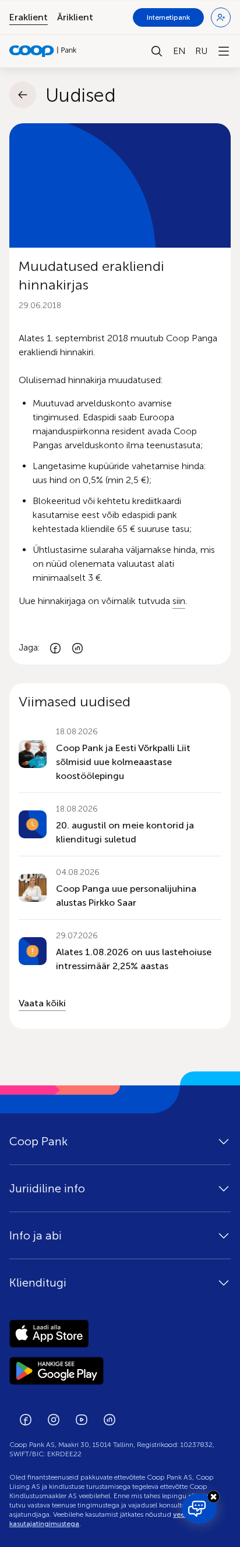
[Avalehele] (43, 51)
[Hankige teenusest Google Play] (120, 1371)
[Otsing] (157, 51)
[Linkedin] (77, 648)
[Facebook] (55, 648)
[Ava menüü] (224, 51)
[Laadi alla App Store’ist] (120, 1334)
